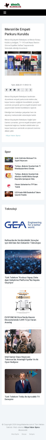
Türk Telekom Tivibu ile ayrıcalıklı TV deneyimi (22, 398)
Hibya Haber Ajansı (32, 427)
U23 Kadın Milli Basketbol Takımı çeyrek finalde (28, 193)
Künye (24, 434)
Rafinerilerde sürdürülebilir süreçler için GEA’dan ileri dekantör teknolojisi (23, 242)
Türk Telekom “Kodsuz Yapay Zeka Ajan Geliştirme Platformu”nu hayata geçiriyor (22, 280)
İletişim (32, 434)
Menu (5, 12)
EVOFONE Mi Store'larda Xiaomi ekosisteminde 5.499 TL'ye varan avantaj (20, 320)
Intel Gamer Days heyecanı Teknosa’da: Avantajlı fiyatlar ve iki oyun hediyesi (21, 359)
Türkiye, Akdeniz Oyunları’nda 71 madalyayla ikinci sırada (28, 167)
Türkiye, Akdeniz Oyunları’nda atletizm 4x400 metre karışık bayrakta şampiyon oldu (26, 176)
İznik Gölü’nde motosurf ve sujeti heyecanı (25, 159)
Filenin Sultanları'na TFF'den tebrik (26, 185)
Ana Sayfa (15, 434)
